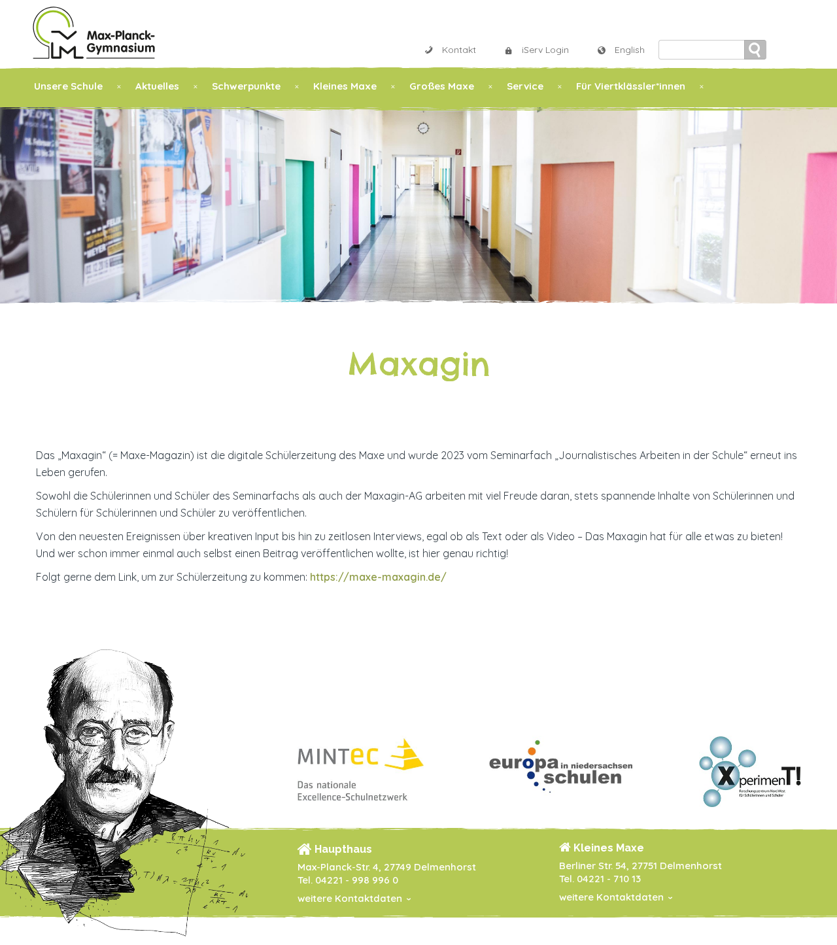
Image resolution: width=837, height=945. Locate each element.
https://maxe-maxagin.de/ (378, 576)
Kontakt (459, 50)
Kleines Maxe (345, 86)
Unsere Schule (68, 86)
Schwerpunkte (246, 86)
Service (525, 86)
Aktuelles (157, 86)
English (630, 50)
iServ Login (545, 50)
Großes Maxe (441, 86)
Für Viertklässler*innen (630, 86)
